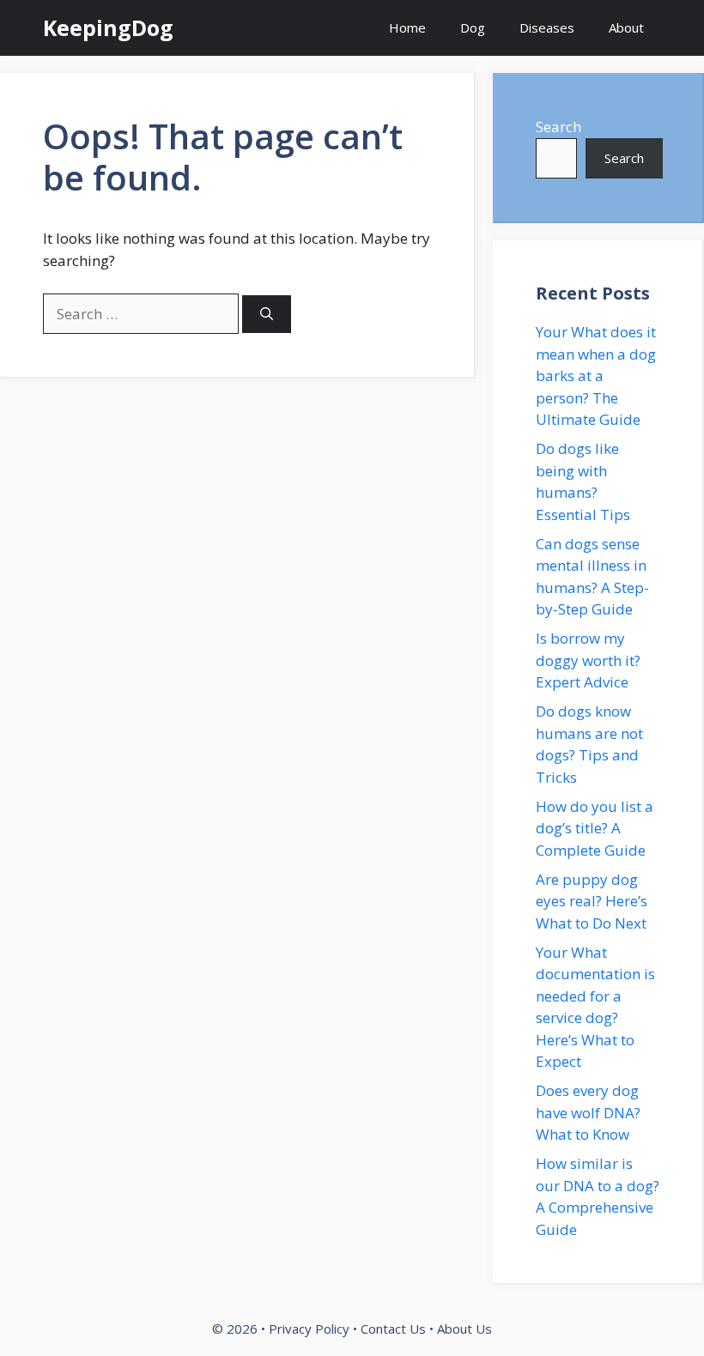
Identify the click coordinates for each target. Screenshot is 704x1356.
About (626, 27)
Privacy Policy (309, 1328)
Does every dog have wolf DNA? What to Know (588, 1112)
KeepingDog (108, 27)
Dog (472, 27)
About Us (464, 1328)
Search (558, 126)
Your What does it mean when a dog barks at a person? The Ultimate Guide (596, 375)
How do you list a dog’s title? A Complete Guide (594, 828)
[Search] (266, 314)
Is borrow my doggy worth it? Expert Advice (588, 660)
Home (407, 27)
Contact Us (393, 1328)
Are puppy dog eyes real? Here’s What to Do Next (591, 901)
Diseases (546, 27)
